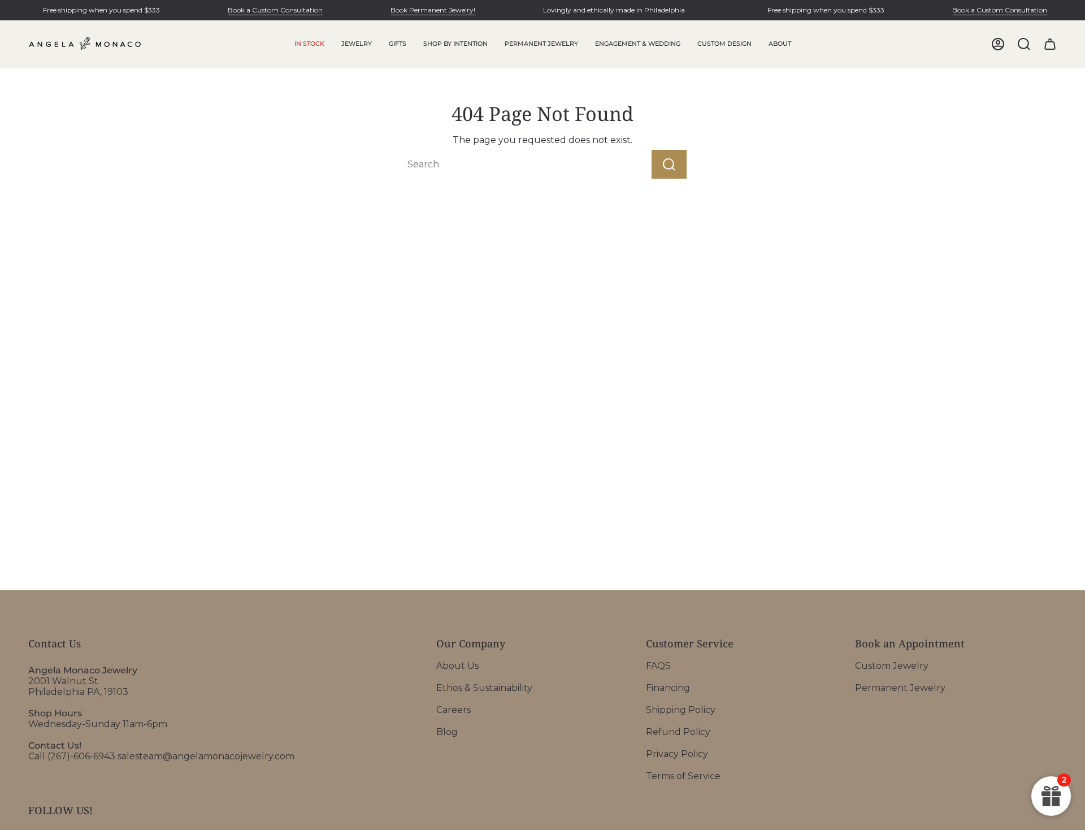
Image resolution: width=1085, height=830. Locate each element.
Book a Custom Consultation (275, 10)
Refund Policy (678, 732)
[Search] (669, 164)
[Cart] (1050, 44)
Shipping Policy (680, 709)
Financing (668, 687)
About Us (457, 665)
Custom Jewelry (891, 665)
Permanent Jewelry (900, 687)
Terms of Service (683, 776)
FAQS (658, 665)
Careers (453, 709)
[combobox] (505, 164)
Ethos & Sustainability (484, 687)
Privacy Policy (677, 754)
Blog (447, 732)
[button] (356, 44)
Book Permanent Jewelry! (432, 10)
